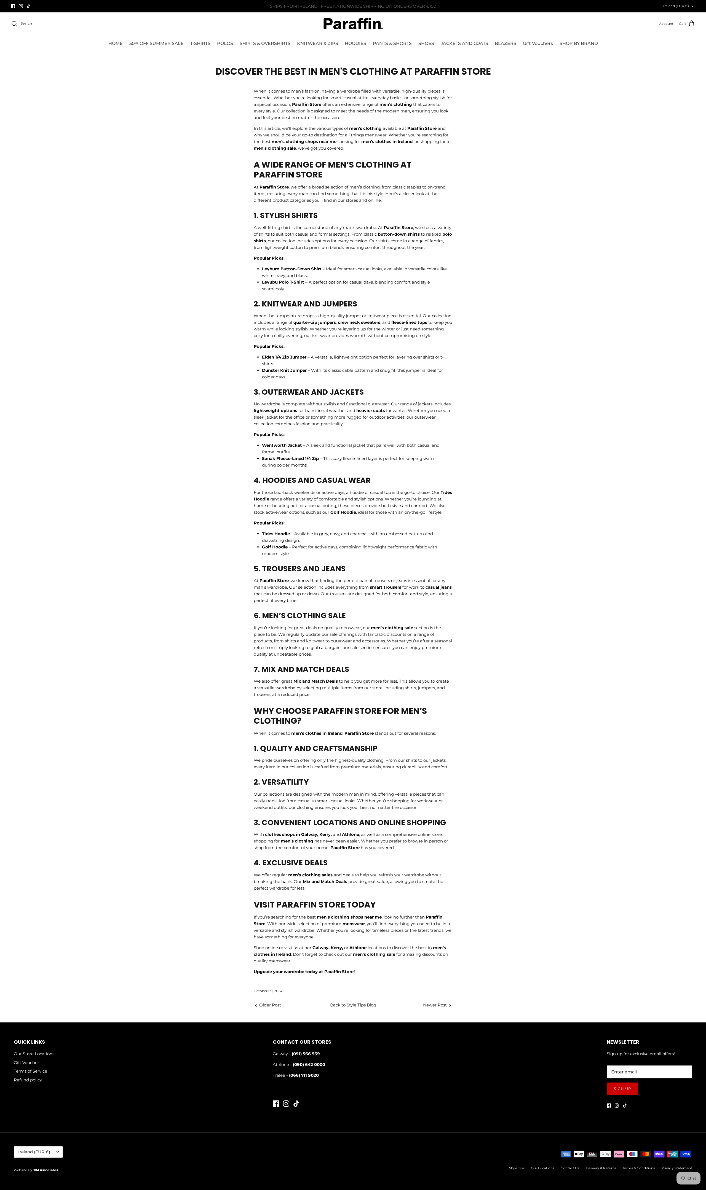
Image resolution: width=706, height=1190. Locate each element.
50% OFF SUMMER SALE (156, 43)
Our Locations (542, 1168)
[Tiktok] (28, 6)
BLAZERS (505, 43)
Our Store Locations (34, 1053)
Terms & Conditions (639, 1168)
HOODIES (355, 43)
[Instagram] (21, 6)
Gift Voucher (26, 1062)
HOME (115, 43)
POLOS (225, 43)
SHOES (426, 43)
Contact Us (570, 1168)
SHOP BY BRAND (579, 43)
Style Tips (517, 1168)
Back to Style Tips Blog (353, 1005)
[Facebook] (13, 6)
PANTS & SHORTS (392, 43)
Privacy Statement (676, 1168)
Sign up (622, 1088)
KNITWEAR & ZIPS (317, 43)
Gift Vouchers (538, 43)
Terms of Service (30, 1071)
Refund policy (28, 1080)
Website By (36, 1170)
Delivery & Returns (601, 1168)
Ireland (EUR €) (676, 6)
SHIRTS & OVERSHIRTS (265, 43)
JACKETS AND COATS (464, 43)
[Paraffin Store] (353, 23)
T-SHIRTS (200, 43)
